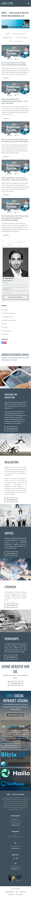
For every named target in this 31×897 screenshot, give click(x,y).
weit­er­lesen (6, 78)
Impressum (11, 894)
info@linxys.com (15, 825)
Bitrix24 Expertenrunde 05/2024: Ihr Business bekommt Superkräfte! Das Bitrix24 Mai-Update (14, 64)
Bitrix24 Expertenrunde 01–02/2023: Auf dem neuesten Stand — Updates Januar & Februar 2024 (15, 179)
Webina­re (6, 334)
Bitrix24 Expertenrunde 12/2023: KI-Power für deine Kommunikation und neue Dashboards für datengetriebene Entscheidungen (15, 218)
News (10, 41)
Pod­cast (6, 327)
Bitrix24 (8, 33)
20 (10, 244)
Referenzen (23, 891)
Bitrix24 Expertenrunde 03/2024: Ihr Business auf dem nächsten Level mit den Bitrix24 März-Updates (15, 140)
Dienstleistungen (9, 891)
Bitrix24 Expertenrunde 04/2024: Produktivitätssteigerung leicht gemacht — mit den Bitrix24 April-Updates (15, 101)
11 (25, 242)
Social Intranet (18, 41)
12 (3, 244)
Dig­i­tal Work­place (7, 37)
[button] (28, 3)
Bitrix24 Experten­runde (19, 33)
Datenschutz (19, 894)
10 (22, 242)
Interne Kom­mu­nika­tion (21, 37)
